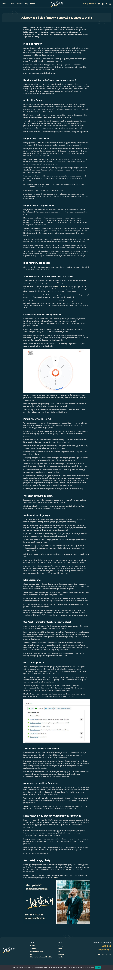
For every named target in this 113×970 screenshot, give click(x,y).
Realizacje (20, 4)
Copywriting (33, 949)
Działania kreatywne (36, 951)
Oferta (4, 4)
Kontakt (32, 4)
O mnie (12, 4)
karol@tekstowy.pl (89, 4)
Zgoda (98, 967)
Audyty (32, 954)
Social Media (34, 946)
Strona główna (62, 946)
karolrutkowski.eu (61, 287)
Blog (26, 4)
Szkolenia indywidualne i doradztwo (41, 957)
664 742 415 (106, 946)
